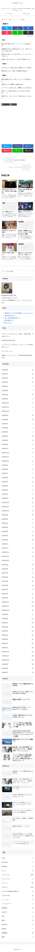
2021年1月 (17, 598)
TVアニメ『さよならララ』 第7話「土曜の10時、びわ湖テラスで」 (17, 335)
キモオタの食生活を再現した (17, 891)
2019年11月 (17, 656)
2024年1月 (17, 448)
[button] (31, 271)
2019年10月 (17, 660)
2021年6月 (17, 577)
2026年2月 (17, 394)
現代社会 (17, 924)
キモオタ (14, 104)
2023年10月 (17, 461)
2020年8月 (17, 618)
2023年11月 (17, 457)
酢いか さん (8, 323)
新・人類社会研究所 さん (12, 318)
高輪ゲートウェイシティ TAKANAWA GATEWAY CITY (17, 357)
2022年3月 (17, 540)
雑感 (17, 937)
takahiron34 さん (10, 315)
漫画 (17, 920)
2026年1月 (17, 399)
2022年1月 (17, 548)
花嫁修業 (17, 933)
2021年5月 (17, 581)
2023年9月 (17, 465)
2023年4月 (17, 486)
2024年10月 (17, 411)
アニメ (17, 870)
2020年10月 (17, 610)
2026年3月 (17, 390)
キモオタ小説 (17, 895)
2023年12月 (17, 452)
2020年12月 (17, 602)
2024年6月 (17, 428)
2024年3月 (17, 440)
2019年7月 (17, 672)
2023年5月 (17, 482)
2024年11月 (17, 407)
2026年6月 (17, 378)
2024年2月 (17, 444)
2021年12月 (17, 552)
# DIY (17, 858)
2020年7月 (17, 622)
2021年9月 (17, 564)
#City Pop (17, 862)
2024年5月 (17, 432)
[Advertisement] (17, 124)
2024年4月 (17, 436)
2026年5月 (17, 382)
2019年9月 (17, 664)
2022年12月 (17, 502)
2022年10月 (17, 510)
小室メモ (17, 912)
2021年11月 (17, 556)
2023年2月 (17, 494)
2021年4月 (17, 585)
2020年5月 (17, 631)
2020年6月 (17, 627)
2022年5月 (17, 531)
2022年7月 (17, 523)
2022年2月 (17, 544)
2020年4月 (17, 635)
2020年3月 (17, 639)
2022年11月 (17, 506)
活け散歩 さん (9, 320)
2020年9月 (17, 614)
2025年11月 (17, 403)
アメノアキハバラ (7, 351)
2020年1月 (17, 647)
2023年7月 (17, 473)
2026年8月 (17, 370)
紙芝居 (17, 928)
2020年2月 (17, 643)
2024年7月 (17, 423)
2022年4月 (17, 535)
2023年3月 (17, 490)
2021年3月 (17, 589)
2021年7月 (17, 573)
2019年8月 (17, 668)
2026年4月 (17, 386)
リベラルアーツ (17, 903)
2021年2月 (17, 593)
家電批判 (17, 908)
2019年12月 (17, 651)
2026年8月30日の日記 (8, 340)
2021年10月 (17, 560)
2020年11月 (17, 606)
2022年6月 (17, 527)
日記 (17, 916)
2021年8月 (17, 569)
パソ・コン (17, 899)
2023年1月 (17, 498)
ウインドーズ (17, 879)
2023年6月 (17, 477)
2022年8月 (17, 519)
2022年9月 (17, 515)
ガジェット (17, 883)
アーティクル (6, 104)
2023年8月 (17, 469)
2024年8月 (17, 419)
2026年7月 (17, 374)
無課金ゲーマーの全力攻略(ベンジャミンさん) (19, 313)
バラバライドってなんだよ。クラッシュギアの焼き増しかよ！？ (17, 346)
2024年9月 (17, 415)
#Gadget (17, 866)
